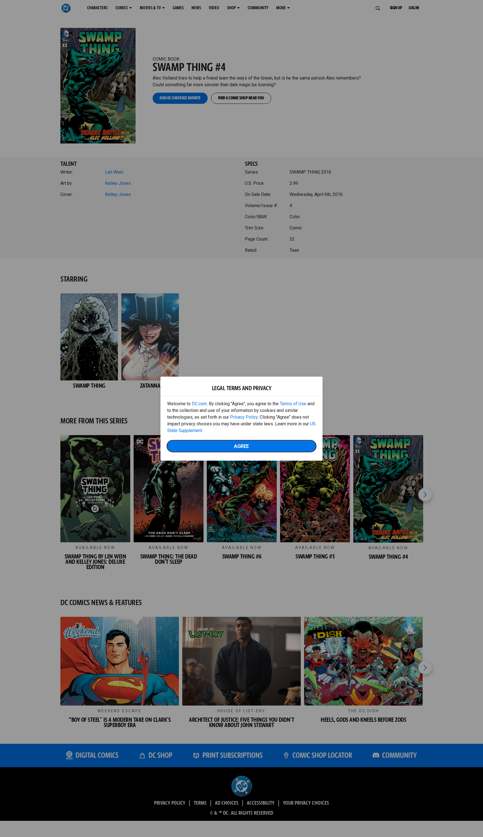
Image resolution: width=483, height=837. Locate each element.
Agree (241, 446)
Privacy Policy (244, 416)
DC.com (199, 403)
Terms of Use (293, 403)
